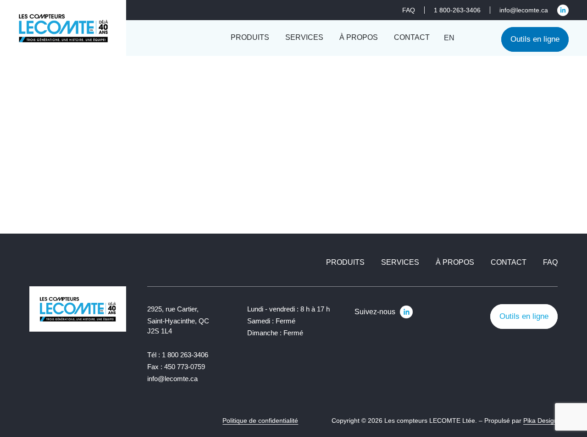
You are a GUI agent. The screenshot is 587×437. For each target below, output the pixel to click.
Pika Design (540, 420)
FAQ (550, 262)
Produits (345, 262)
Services (400, 262)
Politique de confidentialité (260, 420)
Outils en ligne (534, 39)
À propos (455, 262)
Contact (508, 262)
